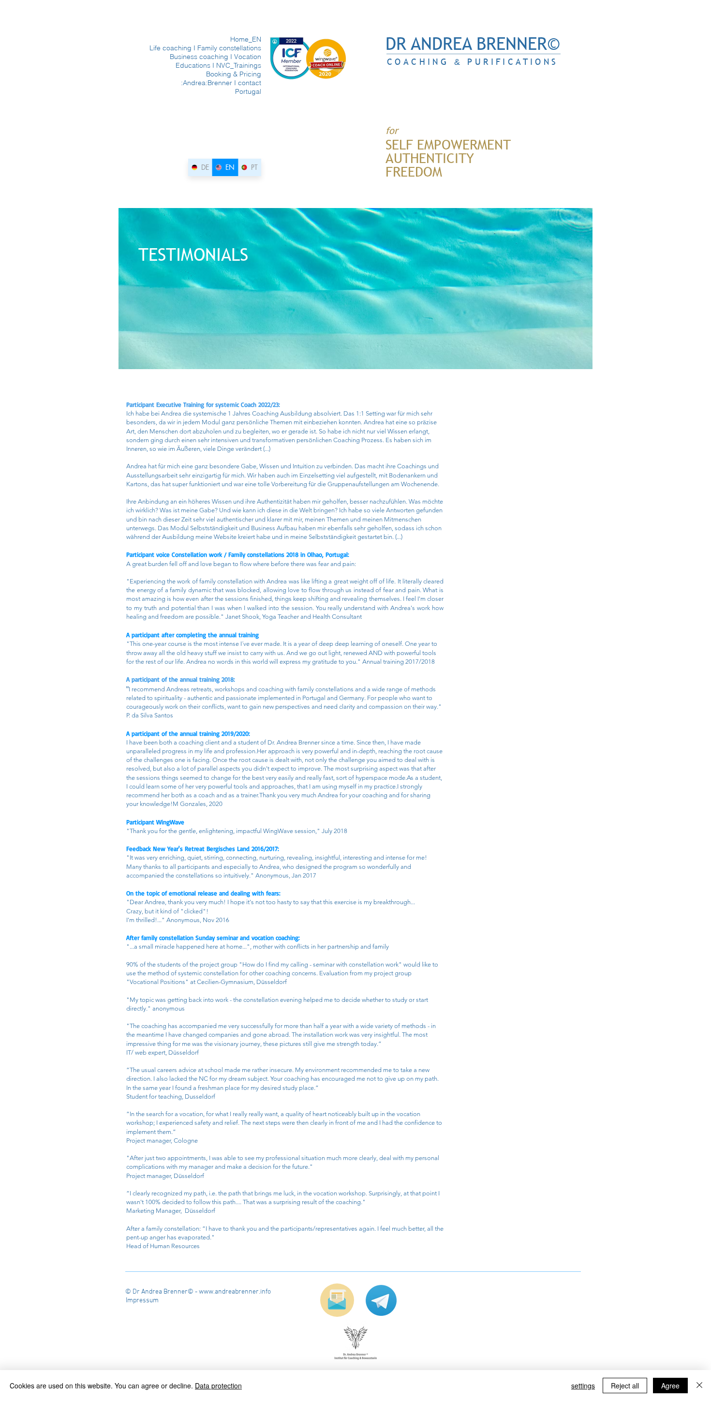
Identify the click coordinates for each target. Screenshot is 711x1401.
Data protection (218, 1385)
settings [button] (583, 1385)
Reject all (625, 1385)
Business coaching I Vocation (224, 56)
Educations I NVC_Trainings (224, 65)
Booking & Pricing (233, 74)
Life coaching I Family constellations (224, 48)
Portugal (248, 91)
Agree (670, 1385)
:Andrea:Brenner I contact (224, 82)
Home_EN (245, 39)
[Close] (699, 1385)
